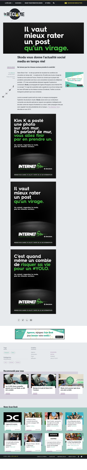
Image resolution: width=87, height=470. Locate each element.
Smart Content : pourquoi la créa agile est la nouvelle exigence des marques (53, 422)
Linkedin (6, 93)
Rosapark (7, 352)
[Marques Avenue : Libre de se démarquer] (33, 439)
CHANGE (33, 447)
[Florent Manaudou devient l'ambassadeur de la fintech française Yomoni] (74, 418)
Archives (11, 362)
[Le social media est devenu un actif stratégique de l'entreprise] (13, 439)
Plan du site (52, 456)
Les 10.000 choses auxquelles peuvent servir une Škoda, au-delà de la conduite (15, 388)
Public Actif (12, 447)
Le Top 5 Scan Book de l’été (74, 440)
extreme (53, 447)
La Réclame (14, 14)
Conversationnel (55, 426)
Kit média (47, 3)
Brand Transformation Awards (34, 3)
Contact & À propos (41, 456)
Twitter (9, 89)
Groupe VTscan (72, 456)
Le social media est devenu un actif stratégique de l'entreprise (12, 443)
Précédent (66, 440)
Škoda (13, 352)
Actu (6, 362)
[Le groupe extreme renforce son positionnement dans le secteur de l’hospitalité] (54, 439)
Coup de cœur (11, 67)
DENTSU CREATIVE (14, 425)
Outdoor (18, 362)
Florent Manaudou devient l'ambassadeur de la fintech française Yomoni (74, 422)
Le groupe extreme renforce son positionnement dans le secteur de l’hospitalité (54, 443)
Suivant (82, 440)
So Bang (32, 426)
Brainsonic (74, 426)
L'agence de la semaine (11, 424)
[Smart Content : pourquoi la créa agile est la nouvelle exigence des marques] (54, 418)
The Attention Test (53, 107)
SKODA (52, 354)
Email (3, 96)
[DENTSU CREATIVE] (13, 418)
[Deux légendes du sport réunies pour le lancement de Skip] (73, 437)
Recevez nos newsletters (75, 3)
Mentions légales (62, 456)
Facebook (13, 86)
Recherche (54, 3)
